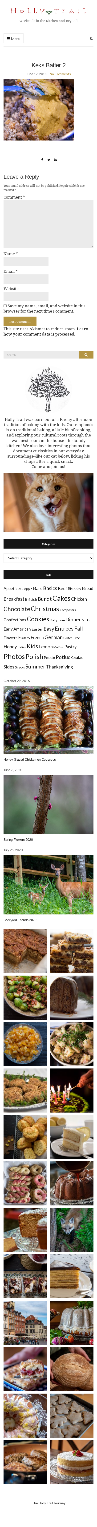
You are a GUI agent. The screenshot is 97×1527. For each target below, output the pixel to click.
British (31, 599)
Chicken (79, 599)
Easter (37, 629)
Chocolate (17, 608)
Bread (87, 588)
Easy (49, 628)
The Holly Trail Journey (48, 1503)
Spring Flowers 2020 (18, 839)
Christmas (45, 609)
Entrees (64, 628)
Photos (14, 656)
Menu (15, 38)
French (37, 637)
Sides (9, 666)
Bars (37, 588)
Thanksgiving (59, 666)
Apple (28, 589)
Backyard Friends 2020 (20, 920)
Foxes (24, 637)
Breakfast (14, 599)
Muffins (58, 647)
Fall (78, 628)
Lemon (46, 646)
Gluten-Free (71, 638)
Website (11, 288)
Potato (49, 657)
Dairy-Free (57, 620)
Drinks (86, 620)
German (53, 637)
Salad (78, 657)
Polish (34, 656)
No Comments (60, 74)
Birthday (74, 588)
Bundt (45, 598)
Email (11, 271)
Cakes (61, 598)
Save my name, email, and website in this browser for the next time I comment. (44, 308)
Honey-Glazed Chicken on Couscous (30, 759)
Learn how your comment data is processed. (46, 331)
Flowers (10, 637)
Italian (22, 647)
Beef (62, 588)
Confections (15, 619)
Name (11, 253)
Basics (50, 588)
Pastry (70, 646)
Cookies (38, 619)
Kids (32, 646)
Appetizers (13, 588)
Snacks (20, 667)
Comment (14, 197)
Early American (17, 629)
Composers (68, 610)
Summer (35, 666)
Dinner (73, 619)
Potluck (64, 657)
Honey (10, 646)
